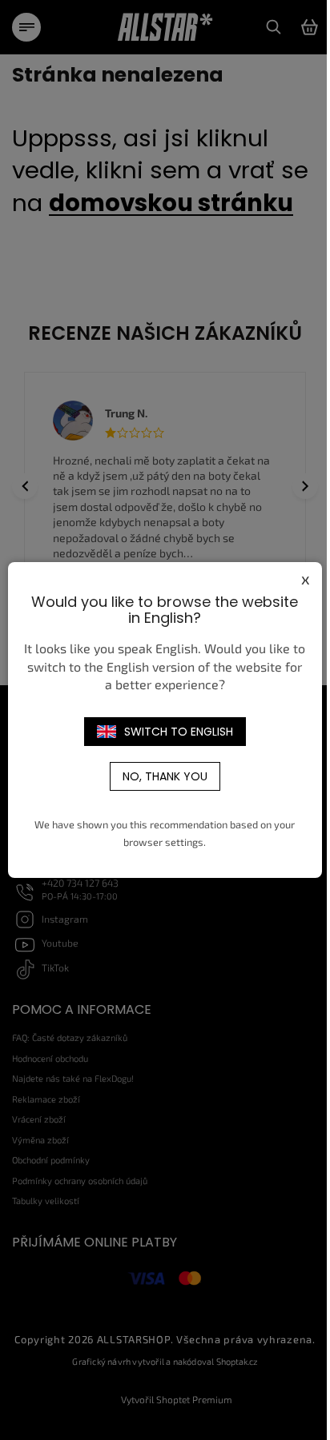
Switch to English (178, 732)
